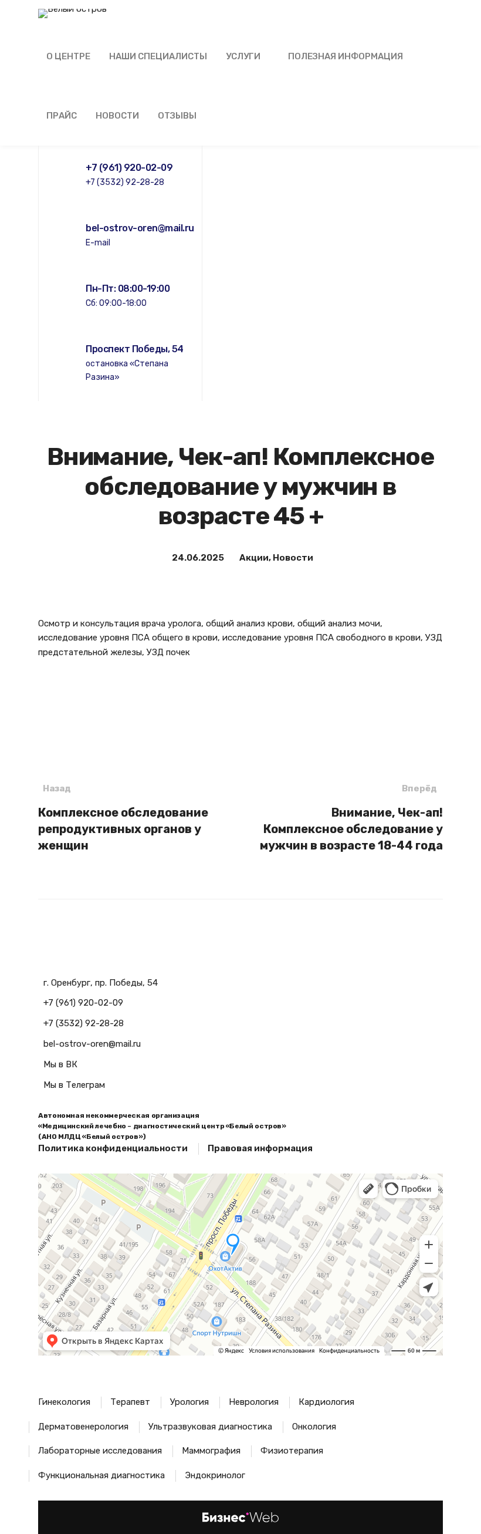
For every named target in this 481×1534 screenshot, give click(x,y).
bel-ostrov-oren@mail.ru (92, 1044)
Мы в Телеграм (74, 1085)
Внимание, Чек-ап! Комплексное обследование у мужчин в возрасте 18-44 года (351, 817)
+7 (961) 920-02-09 (83, 1002)
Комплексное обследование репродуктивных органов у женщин (123, 817)
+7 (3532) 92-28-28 (83, 1023)
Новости (293, 557)
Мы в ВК (60, 1064)
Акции (254, 557)
